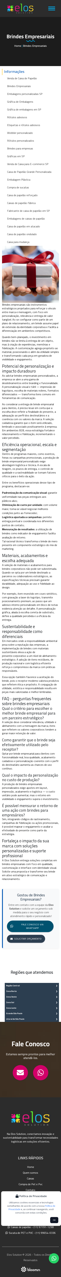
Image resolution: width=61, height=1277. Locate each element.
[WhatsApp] (40, 1072)
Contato (30, 1190)
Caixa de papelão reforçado (22, 195)
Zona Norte (11, 991)
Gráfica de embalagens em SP (24, 109)
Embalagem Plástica (18, 179)
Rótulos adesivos (17, 117)
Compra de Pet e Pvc (31, 1184)
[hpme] (20, 8)
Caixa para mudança (18, 241)
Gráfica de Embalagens (20, 101)
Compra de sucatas (18, 187)
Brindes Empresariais (19, 86)
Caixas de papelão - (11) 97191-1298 (32, 1227)
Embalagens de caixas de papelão (26, 218)
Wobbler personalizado (20, 132)
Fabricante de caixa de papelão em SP (28, 210)
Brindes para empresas (20, 148)
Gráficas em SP (16, 156)
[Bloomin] (30, 1268)
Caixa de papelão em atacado (23, 226)
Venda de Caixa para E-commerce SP (27, 164)
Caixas (30, 1178)
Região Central (13, 985)
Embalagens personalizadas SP (25, 93)
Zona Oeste (11, 996)
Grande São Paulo (14, 1013)
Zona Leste (11, 1008)
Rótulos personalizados (20, 140)
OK (54, 1220)
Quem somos (30, 1173)
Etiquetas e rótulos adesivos (23, 125)
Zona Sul (10, 1002)
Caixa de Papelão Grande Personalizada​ (29, 171)
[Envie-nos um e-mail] (20, 1072)
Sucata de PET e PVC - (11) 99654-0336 (32, 1233)
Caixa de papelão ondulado (22, 234)
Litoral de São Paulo (15, 1019)
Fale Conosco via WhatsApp (32, 926)
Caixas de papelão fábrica (21, 202)
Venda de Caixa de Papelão (22, 78)
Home (17, 45)
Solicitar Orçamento (28, 938)
